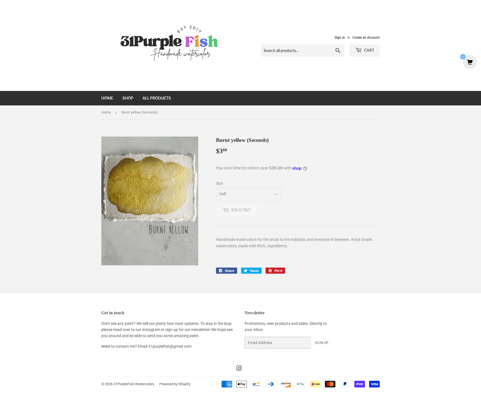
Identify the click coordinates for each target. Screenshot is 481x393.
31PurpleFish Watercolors (134, 384)
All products (157, 98)
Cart (368, 50)
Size (219, 183)
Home (107, 98)
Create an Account (366, 37)
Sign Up (321, 343)
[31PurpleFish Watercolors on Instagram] (239, 369)
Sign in (340, 37)
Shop (127, 98)
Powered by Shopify (174, 384)
